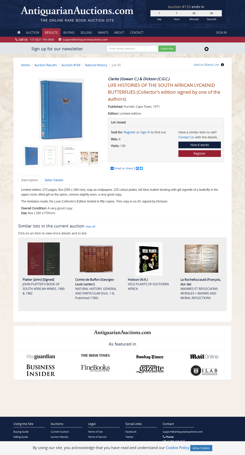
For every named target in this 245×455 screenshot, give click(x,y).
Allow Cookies (201, 448)
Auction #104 (70, 65)
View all (90, 226)
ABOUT (119, 32)
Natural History (96, 65)
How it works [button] (199, 145)
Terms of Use (95, 431)
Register (130, 132)
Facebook (130, 431)
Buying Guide (21, 431)
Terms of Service (97, 437)
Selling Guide (20, 437)
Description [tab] (29, 180)
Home (25, 65)
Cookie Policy (177, 447)
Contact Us (186, 137)
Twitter (129, 437)
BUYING (69, 32)
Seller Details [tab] (54, 180)
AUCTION (32, 32)
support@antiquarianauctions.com (178, 431)
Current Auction (60, 431)
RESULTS (51, 32)
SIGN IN (221, 32)
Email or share (123, 168)
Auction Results (45, 65)
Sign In (145, 132)
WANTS (103, 32)
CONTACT (137, 32)
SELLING (86, 32)
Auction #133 (180, 6)
